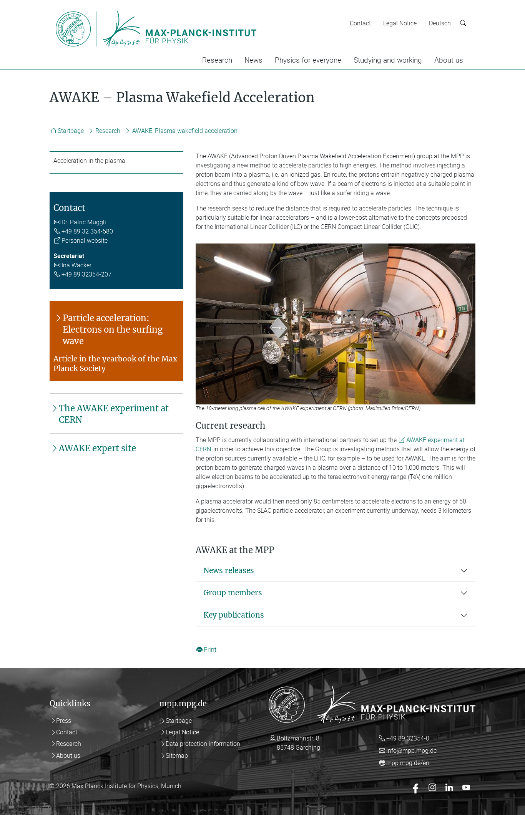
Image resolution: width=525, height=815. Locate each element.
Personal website (84, 240)
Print (210, 649)
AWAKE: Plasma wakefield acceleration (185, 130)
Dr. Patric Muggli (83, 222)
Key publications (233, 615)
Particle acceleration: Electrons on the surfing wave (113, 329)
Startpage (71, 130)
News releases (228, 570)
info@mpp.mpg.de (411, 750)
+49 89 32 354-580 (87, 231)
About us (448, 60)
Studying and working (388, 60)
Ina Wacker (76, 265)
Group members (232, 592)
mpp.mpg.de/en (407, 763)
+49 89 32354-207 (86, 274)
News (253, 60)
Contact (360, 23)
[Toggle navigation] (273, 10)
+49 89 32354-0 (407, 738)
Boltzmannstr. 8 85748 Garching (298, 743)
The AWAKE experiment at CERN (114, 414)
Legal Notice (400, 23)
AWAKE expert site (97, 448)
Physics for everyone (308, 60)
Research (217, 60)
